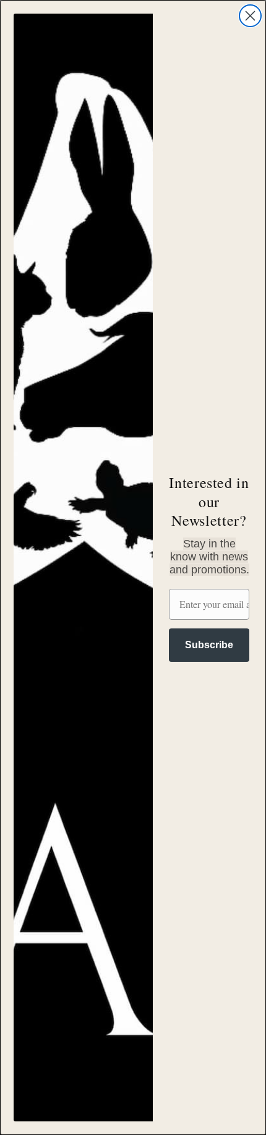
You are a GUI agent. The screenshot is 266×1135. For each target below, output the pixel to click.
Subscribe (209, 645)
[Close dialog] (250, 16)
